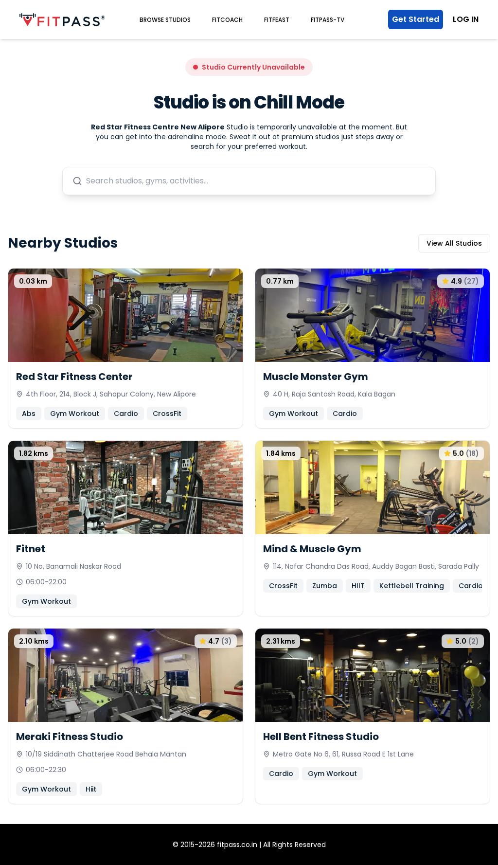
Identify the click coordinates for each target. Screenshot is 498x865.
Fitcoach (227, 20)
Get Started (415, 19)
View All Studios (454, 243)
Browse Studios (165, 20)
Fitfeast (276, 20)
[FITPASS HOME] (62, 19)
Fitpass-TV (327, 20)
